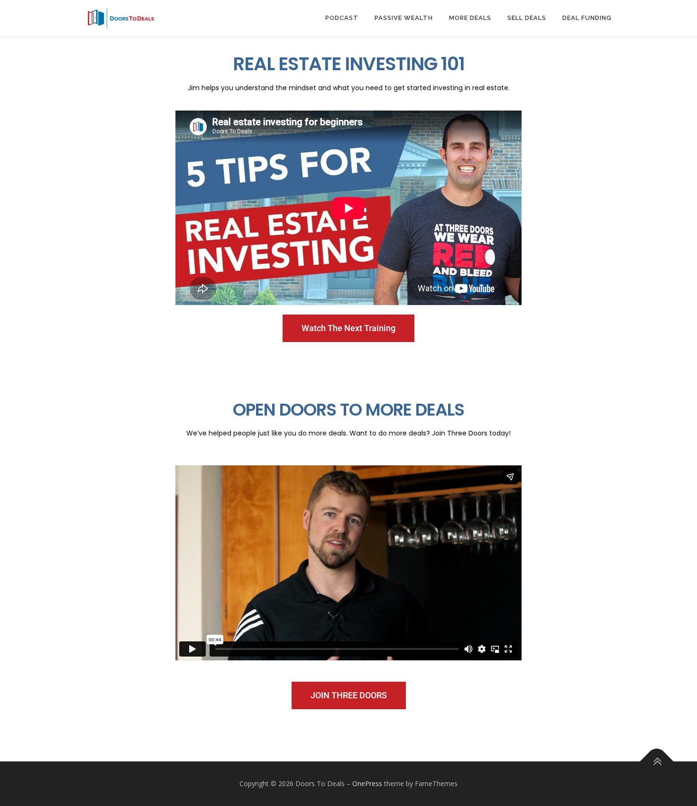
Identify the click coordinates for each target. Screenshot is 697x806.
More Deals (470, 17)
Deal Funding (587, 17)
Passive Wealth (404, 17)
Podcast (341, 17)
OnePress (367, 783)
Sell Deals (526, 17)
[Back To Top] (657, 761)
